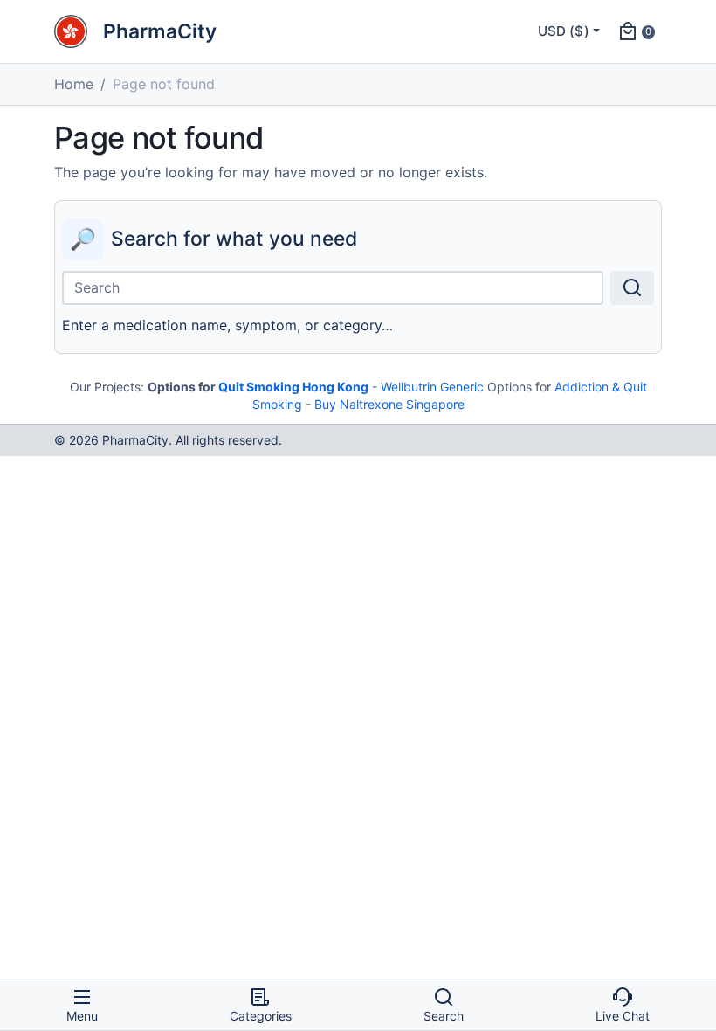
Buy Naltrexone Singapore (389, 404)
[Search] (632, 288)
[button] (636, 31)
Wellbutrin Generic (432, 386)
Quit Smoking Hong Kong (293, 386)
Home (73, 84)
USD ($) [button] (563, 31)
